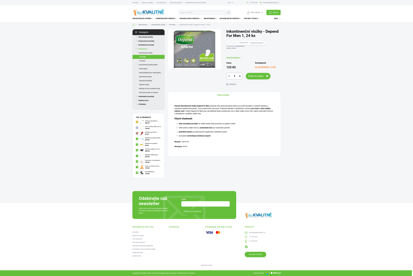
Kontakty (135, 2)
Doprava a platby (147, 2)
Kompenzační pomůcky (146, 41)
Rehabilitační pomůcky (146, 45)
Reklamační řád (137, 252)
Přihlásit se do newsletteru (192, 211)
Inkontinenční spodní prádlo (148, 65)
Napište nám (136, 256)
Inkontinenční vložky (146, 53)
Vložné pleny (143, 69)
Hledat (228, 12)
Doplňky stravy (143, 100)
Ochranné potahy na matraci (148, 92)
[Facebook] (246, 246)
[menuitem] (143, 18)
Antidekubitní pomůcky (146, 96)
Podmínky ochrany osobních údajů (143, 249)
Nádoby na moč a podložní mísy (149, 88)
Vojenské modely (206, 265)
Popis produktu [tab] (223, 95)
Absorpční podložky (145, 80)
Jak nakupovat (161, 2)
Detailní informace (233, 57)
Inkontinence (142, 49)
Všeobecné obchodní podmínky (195, 2)
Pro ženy (142, 61)
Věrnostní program (176, 2)
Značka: (231, 48)
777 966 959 (253, 237)
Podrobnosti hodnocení (257, 42)
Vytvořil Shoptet (258, 273)
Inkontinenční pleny (145, 77)
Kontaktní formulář (255, 254)
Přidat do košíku (255, 76)
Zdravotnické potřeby (145, 37)
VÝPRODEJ (142, 104)
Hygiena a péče (144, 84)
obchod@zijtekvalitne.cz (257, 232)
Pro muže (142, 57)
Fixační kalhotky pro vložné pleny (150, 73)
